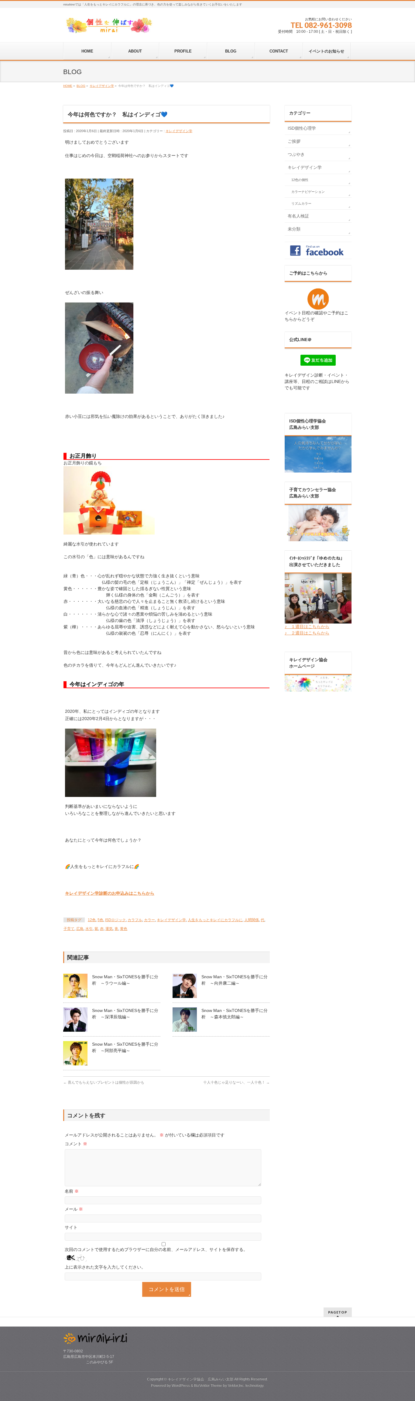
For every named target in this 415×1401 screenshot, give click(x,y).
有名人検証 (298, 216)
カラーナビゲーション (308, 191)
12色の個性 (299, 180)
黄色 (123, 929)
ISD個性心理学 (302, 128)
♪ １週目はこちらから (307, 626)
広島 (80, 929)
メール (74, 1209)
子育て (68, 929)
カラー (149, 920)
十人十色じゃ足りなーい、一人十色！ (236, 1082)
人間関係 (251, 920)
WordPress (181, 1385)
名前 (72, 1191)
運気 (109, 929)
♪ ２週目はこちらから (307, 632)
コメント (76, 1143)
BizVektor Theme (208, 1385)
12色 (92, 920)
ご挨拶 (294, 141)
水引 (89, 929)
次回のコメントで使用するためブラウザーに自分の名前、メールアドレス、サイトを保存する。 (156, 1249)
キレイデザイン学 (179, 131)
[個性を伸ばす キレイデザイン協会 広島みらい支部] (108, 26)
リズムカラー (301, 203)
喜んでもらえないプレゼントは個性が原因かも (103, 1082)
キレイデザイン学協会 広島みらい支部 (200, 1379)
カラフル (135, 920)
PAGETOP (337, 1312)
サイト (71, 1227)
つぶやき (296, 154)
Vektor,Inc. (236, 1385)
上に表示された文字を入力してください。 (105, 1267)
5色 (100, 920)
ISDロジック (115, 920)
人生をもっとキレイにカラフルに (215, 920)
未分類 (294, 229)
